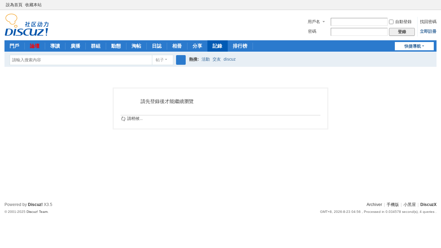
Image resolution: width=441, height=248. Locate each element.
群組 (96, 46)
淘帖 (136, 46)
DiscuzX (428, 204)
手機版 (393, 204)
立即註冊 (428, 31)
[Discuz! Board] (26, 24)
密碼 (312, 31)
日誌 (157, 46)
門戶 (14, 46)
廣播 (75, 46)
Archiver (374, 204)
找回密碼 (428, 21)
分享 (197, 46)
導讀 (55, 46)
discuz (230, 59)
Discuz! (35, 204)
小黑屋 (409, 204)
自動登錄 (403, 21)
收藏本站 (33, 4)
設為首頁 (14, 4)
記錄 (217, 46)
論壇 (35, 46)
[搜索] (181, 60)
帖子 (160, 60)
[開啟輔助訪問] (427, 5)
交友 (217, 59)
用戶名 (314, 21)
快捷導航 (412, 46)
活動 (206, 59)
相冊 (177, 46)
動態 (116, 46)
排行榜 (240, 46)
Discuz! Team (37, 212)
